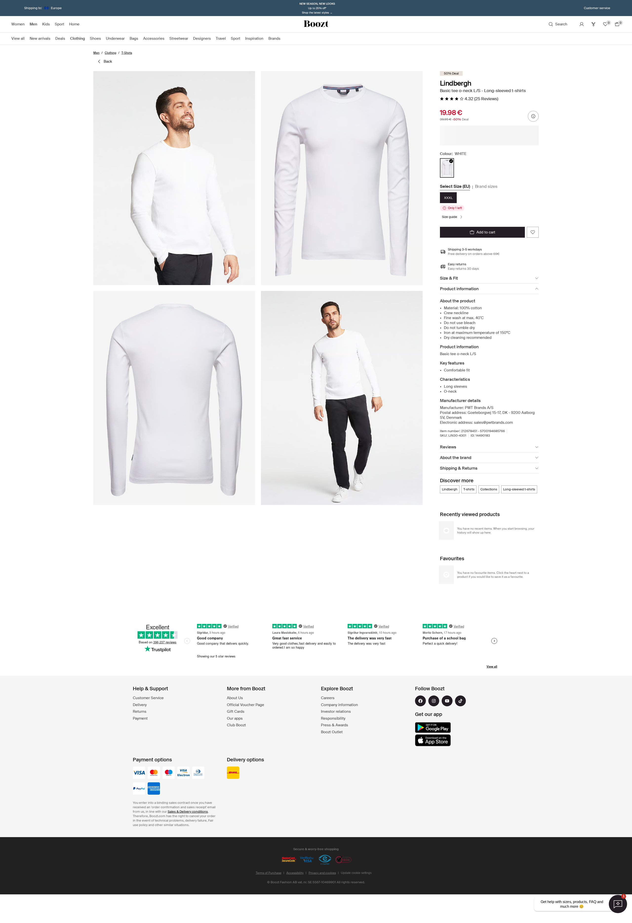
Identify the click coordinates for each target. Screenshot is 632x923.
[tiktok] (460, 700)
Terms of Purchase (268, 873)
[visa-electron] (183, 773)
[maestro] (168, 773)
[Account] (582, 24)
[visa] (139, 773)
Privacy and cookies (322, 873)
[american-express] (154, 789)
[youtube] (447, 700)
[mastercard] (154, 773)
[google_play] (433, 727)
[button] (174, 178)
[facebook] (420, 700)
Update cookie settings (356, 873)
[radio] (447, 168)
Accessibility (295, 873)
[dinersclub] (198, 773)
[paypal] (139, 789)
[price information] (533, 116)
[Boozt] (316, 24)
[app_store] (433, 740)
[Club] (593, 24)
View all (492, 667)
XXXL (448, 198)
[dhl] (233, 773)
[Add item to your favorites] (533, 232)
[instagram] (433, 700)
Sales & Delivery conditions (188, 811)
